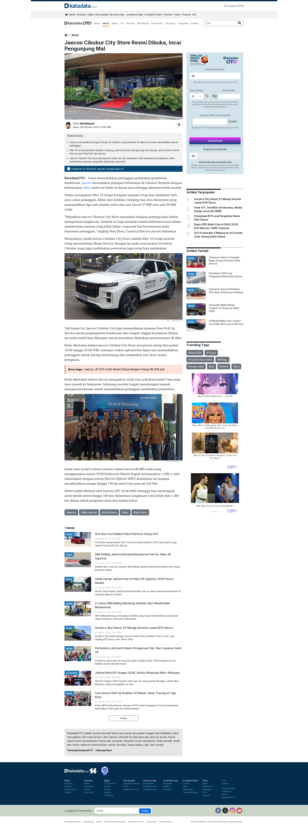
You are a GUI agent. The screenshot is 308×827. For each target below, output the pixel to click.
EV (122, 23)
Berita (72, 14)
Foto (204, 792)
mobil (75, 35)
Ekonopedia (101, 14)
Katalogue (207, 789)
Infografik (167, 783)
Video (177, 14)
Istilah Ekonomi (131, 789)
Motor (115, 23)
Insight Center (228, 788)
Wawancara (188, 789)
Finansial (81, 14)
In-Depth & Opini (153, 14)
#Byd (236, 366)
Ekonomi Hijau (117, 14)
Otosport (170, 23)
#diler (125, 512)
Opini (185, 786)
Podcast (186, 14)
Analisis (166, 786)
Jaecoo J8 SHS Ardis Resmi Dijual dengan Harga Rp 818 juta (124, 369)
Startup (107, 789)
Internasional (70, 789)
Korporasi (88, 792)
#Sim (211, 366)
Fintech (107, 786)
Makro (87, 783)
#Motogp (222, 359)
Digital (90, 14)
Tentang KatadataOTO (80, 750)
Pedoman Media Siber (114, 821)
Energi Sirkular (150, 786)
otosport (72, 673)
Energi (67, 792)
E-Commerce (110, 783)
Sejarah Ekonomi (131, 783)
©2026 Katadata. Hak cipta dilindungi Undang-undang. (216, 821)
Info (194, 14)
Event (224, 794)
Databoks (226, 791)
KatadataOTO (228, 797)
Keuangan (89, 786)
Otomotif (167, 14)
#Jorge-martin (196, 366)
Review (130, 23)
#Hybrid (224, 366)
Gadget (107, 792)
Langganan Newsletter (78, 810)
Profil (126, 786)
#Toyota (211, 352)
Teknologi (109, 795)
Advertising (88, 821)
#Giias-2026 (194, 352)
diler (86, 187)
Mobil (106, 23)
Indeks (195, 23)
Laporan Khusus (190, 792)
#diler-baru (140, 512)
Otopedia (183, 23)
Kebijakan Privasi (136, 821)
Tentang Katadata (72, 821)
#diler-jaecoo (89, 512)
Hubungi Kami (104, 750)
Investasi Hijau (150, 789)
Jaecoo (86, 183)
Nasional (68, 783)
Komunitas (157, 23)
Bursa (87, 789)
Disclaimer (152, 821)
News (97, 23)
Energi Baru (148, 783)
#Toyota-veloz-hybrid (200, 359)
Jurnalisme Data (134, 14)
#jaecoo (71, 512)
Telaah (186, 783)
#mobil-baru (109, 512)
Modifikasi (143, 23)
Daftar (145, 811)
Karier (99, 821)
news (191, 306)
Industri (67, 786)
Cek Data (167, 789)
